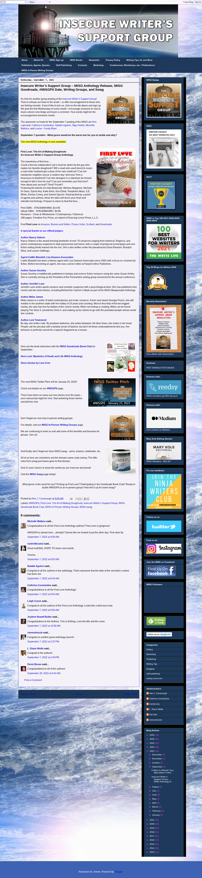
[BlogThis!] (79, 498)
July (154, 791)
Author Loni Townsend (33, 320)
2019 (152, 828)
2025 (152, 739)
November (157, 758)
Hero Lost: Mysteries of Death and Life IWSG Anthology (52, 356)
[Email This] (76, 498)
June (154, 795)
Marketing (98, 65)
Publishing (151, 659)
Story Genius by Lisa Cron (35, 363)
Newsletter (94, 60)
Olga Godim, (78, 125)
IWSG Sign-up (57, 60)
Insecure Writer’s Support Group (100, 503)
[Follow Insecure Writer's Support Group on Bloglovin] (159, 636)
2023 (152, 747)
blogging (150, 669)
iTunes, (75, 224)
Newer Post (28, 694)
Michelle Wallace (36, 521)
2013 (152, 852)
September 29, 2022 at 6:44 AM (43, 673)
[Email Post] (71, 498)
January (156, 815)
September (157, 767)
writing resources (154, 678)
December (157, 754)
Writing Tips (151, 664)
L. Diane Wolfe (35, 648)
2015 (152, 844)
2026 (152, 735)
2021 (152, 820)
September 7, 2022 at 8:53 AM (43, 594)
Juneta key (154, 704)
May (154, 799)
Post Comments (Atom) (86, 705)
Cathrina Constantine (39, 585)
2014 (152, 848)
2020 (152, 824)
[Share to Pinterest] (88, 498)
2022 (152, 751)
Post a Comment (33, 680)
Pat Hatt (153, 714)
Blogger (119, 871)
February (156, 811)
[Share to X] (82, 498)
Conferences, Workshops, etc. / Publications (132, 65)
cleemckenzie (35, 632)
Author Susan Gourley (33, 270)
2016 (152, 840)
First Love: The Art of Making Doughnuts (62, 503)
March (155, 807)
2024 (152, 743)
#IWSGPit (52, 388)
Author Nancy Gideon (33, 237)
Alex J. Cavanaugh (158, 693)
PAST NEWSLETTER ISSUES (160, 368)
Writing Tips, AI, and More (139, 60)
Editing (149, 649)
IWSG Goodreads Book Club (76, 346)
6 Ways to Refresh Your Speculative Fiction (163, 771)
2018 (152, 832)
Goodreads (106, 224)
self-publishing (153, 673)
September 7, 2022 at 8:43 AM (43, 578)
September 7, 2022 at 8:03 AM (43, 559)
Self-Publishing (64, 65)
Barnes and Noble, (61, 224)
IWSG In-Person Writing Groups (37, 70)
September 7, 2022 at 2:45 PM (43, 657)
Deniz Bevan (34, 664)
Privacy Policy (113, 60)
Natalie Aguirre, (63, 125)
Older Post (130, 694)
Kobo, (82, 224)
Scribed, (90, 224)
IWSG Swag (36, 474)
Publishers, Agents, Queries (36, 65)
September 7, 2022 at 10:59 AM (43, 626)
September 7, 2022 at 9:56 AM (43, 610)
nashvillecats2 (35, 543)
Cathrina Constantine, (43, 125)
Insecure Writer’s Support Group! (79, 99)
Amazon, (45, 224)
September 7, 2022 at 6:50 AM (43, 537)
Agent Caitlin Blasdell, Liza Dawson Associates (47, 257)
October (156, 763)
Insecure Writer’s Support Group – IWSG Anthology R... (162, 779)
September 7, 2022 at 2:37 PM (43, 641)
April (154, 803)
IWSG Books (76, 60)
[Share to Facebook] (85, 498)
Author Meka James (32, 297)
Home (24, 60)
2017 (152, 836)
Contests (82, 65)
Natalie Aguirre (35, 566)
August (155, 787)
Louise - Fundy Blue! (46, 128)
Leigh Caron (34, 601)
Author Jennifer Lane (33, 283)
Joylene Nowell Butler (39, 617)
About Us (38, 60)
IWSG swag (86, 507)
